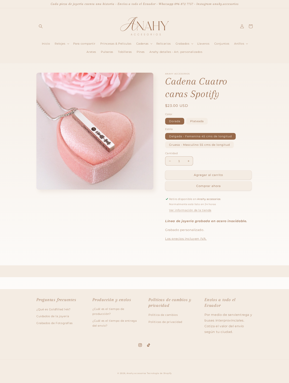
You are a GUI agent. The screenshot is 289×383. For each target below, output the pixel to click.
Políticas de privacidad (165, 322)
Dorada (174, 121)
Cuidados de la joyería (52, 316)
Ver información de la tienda (190, 210)
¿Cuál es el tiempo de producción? (108, 311)
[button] (40, 26)
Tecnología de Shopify (159, 373)
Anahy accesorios (136, 373)
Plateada (197, 121)
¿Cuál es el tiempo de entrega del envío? (114, 323)
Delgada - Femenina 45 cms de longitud (200, 136)
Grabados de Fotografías (54, 323)
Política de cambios (163, 315)
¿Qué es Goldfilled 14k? (53, 309)
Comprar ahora (208, 186)
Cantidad (171, 153)
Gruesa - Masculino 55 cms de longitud (199, 145)
